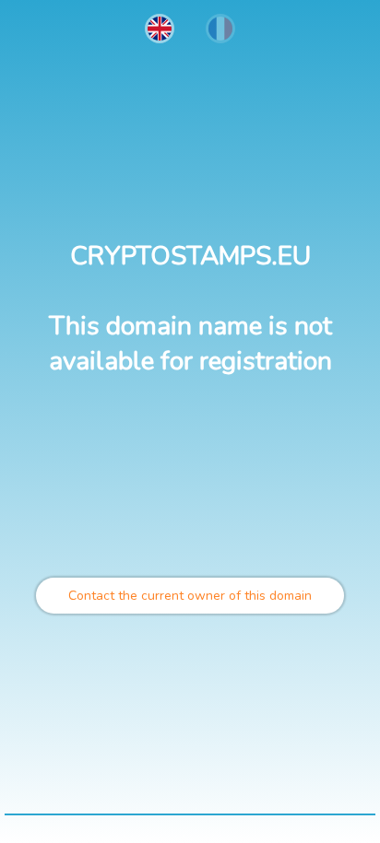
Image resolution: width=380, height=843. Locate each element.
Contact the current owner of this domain (190, 595)
